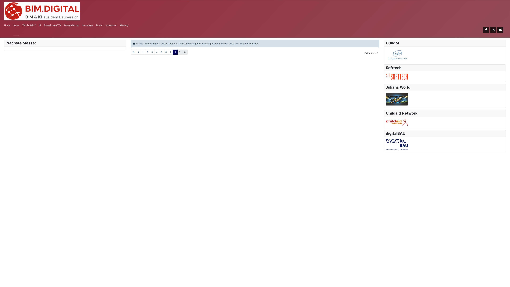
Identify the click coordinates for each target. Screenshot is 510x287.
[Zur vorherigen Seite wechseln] (138, 52)
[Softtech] (397, 76)
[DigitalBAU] (397, 144)
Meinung (124, 25)
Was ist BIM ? (29, 25)
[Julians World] (397, 99)
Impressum (111, 25)
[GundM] (397, 54)
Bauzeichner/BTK (52, 25)
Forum (99, 25)
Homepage (87, 25)
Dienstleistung (71, 25)
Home (7, 25)
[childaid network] (397, 122)
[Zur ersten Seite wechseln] (133, 52)
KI (40, 25)
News (16, 25)
